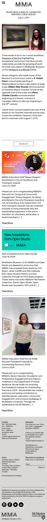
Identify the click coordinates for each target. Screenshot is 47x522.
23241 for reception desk (7, 431)
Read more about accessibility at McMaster (32, 451)
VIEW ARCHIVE (23, 144)
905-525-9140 (11, 424)
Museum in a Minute (19, 69)
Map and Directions (9, 438)
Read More (7, 223)
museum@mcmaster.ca (11, 436)
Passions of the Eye (11, 58)
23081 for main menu (7, 427)
